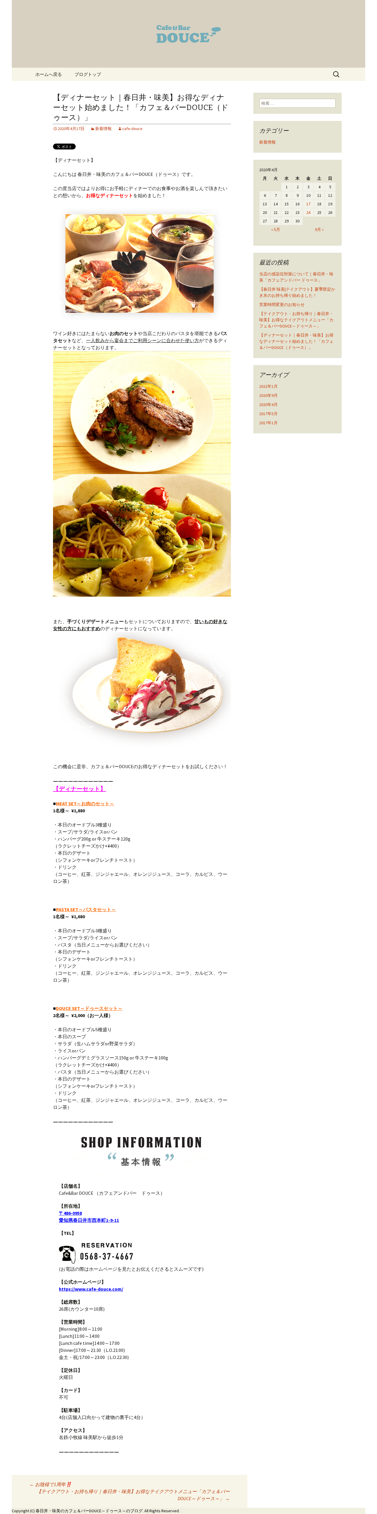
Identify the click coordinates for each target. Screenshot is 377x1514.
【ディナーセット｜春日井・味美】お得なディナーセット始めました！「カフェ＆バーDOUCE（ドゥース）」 (296, 341)
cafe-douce (132, 128)
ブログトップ (88, 74)
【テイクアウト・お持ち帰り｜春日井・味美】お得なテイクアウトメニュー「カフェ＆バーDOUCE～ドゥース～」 (133, 1494)
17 (308, 204)
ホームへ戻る (48, 74)
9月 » (319, 229)
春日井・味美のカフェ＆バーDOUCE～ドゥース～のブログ (89, 1510)
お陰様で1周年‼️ (50, 1484)
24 (308, 212)
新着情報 (103, 128)
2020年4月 (268, 404)
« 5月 (275, 229)
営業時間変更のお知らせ (282, 304)
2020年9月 (268, 395)
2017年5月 (268, 413)
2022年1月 (268, 386)
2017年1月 (268, 422)
